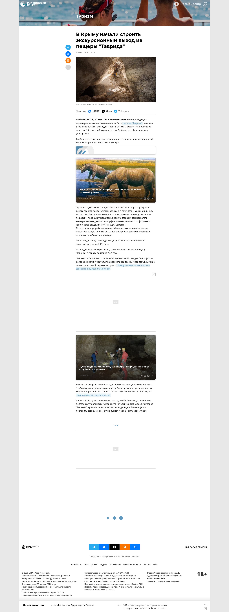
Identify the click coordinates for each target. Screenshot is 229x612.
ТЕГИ (155, 565)
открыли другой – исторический (93, 395)
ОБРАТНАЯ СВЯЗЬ (132, 565)
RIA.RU (147, 565)
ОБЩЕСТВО (107, 556)
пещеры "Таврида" (132, 123)
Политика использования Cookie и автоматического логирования (46, 588)
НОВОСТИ (76, 565)
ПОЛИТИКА (95, 556)
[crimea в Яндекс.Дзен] (114, 547)
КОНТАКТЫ (115, 565)
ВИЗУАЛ (135, 556)
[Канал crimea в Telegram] (94, 547)
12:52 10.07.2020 (82, 53)
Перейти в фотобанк (105, 105)
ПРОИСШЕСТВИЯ (122, 556)
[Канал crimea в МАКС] (135, 547)
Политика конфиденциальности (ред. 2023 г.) (43, 592)
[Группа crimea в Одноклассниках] (125, 547)
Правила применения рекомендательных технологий (47, 595)
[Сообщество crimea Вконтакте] (104, 547)
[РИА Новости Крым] (33, 4)
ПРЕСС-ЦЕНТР (90, 565)
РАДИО (103, 565)
